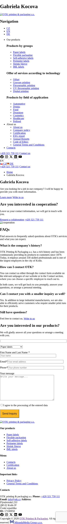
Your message (7, 373)
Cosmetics (18, 115)
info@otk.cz (14, 499)
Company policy (21, 130)
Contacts (11, 147)
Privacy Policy (14, 480)
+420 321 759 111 (50, 496)
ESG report (19, 136)
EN (8, 31)
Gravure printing (21, 82)
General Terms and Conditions (28, 144)
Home (10, 172)
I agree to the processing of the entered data (25, 405)
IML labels (18, 66)
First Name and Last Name (15, 352)
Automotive (19, 103)
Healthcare (18, 118)
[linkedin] (16, 157)
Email (3, 361)
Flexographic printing (24, 85)
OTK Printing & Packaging (34, 518)
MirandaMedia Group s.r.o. (28, 522)
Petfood (17, 121)
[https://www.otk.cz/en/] (17, 14)
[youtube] (20, 157)
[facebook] (2, 157)
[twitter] (11, 157)
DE (8, 34)
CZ (8, 28)
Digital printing (21, 91)
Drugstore (18, 112)
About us (17, 127)
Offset (16, 79)
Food (15, 109)
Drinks (16, 106)
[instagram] (7, 157)
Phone (4, 367)
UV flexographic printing (26, 88)
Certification (19, 133)
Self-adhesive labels (23, 58)
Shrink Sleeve (20, 63)
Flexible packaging (23, 55)
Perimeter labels (21, 61)
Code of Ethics (20, 141)
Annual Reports (21, 139)
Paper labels (19, 52)
